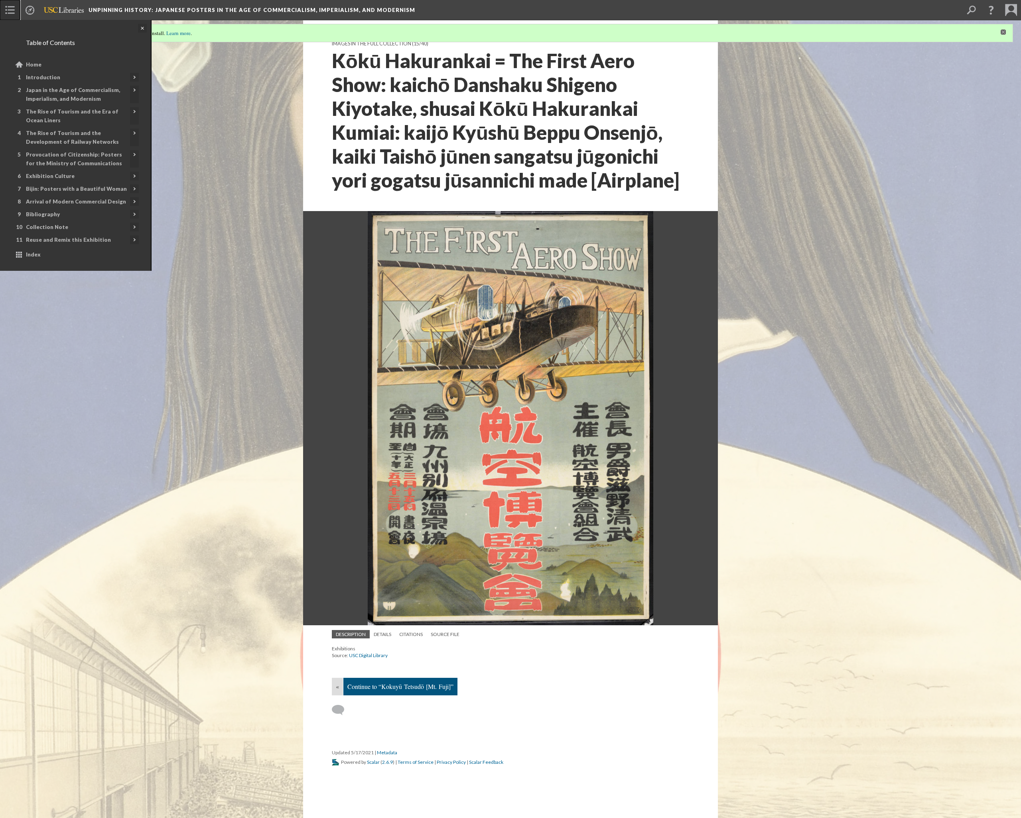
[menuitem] (10, 10)
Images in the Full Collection (371, 44)
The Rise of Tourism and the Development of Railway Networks (72, 137)
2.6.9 (387, 762)
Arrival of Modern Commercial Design (76, 201)
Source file (445, 634)
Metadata (387, 752)
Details (382, 634)
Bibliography (43, 214)
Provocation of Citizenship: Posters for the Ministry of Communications (74, 158)
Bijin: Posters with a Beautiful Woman (76, 189)
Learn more (178, 33)
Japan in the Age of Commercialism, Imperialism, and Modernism (73, 94)
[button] (991, 10)
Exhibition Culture (50, 176)
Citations (411, 634)
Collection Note (47, 227)
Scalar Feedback (486, 762)
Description (351, 634)
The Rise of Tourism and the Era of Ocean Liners (72, 115)
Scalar (373, 762)
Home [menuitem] (33, 64)
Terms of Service (416, 762)
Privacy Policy (451, 762)
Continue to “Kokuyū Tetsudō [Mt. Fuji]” (400, 686)
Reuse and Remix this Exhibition (68, 240)
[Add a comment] (341, 710)
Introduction (43, 77)
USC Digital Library (368, 655)
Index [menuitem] (33, 254)
